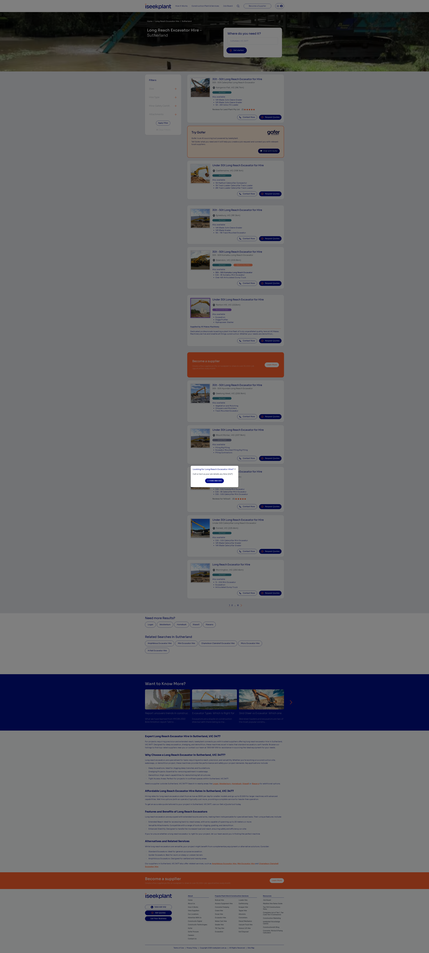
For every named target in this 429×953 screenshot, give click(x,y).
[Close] (235, 469)
